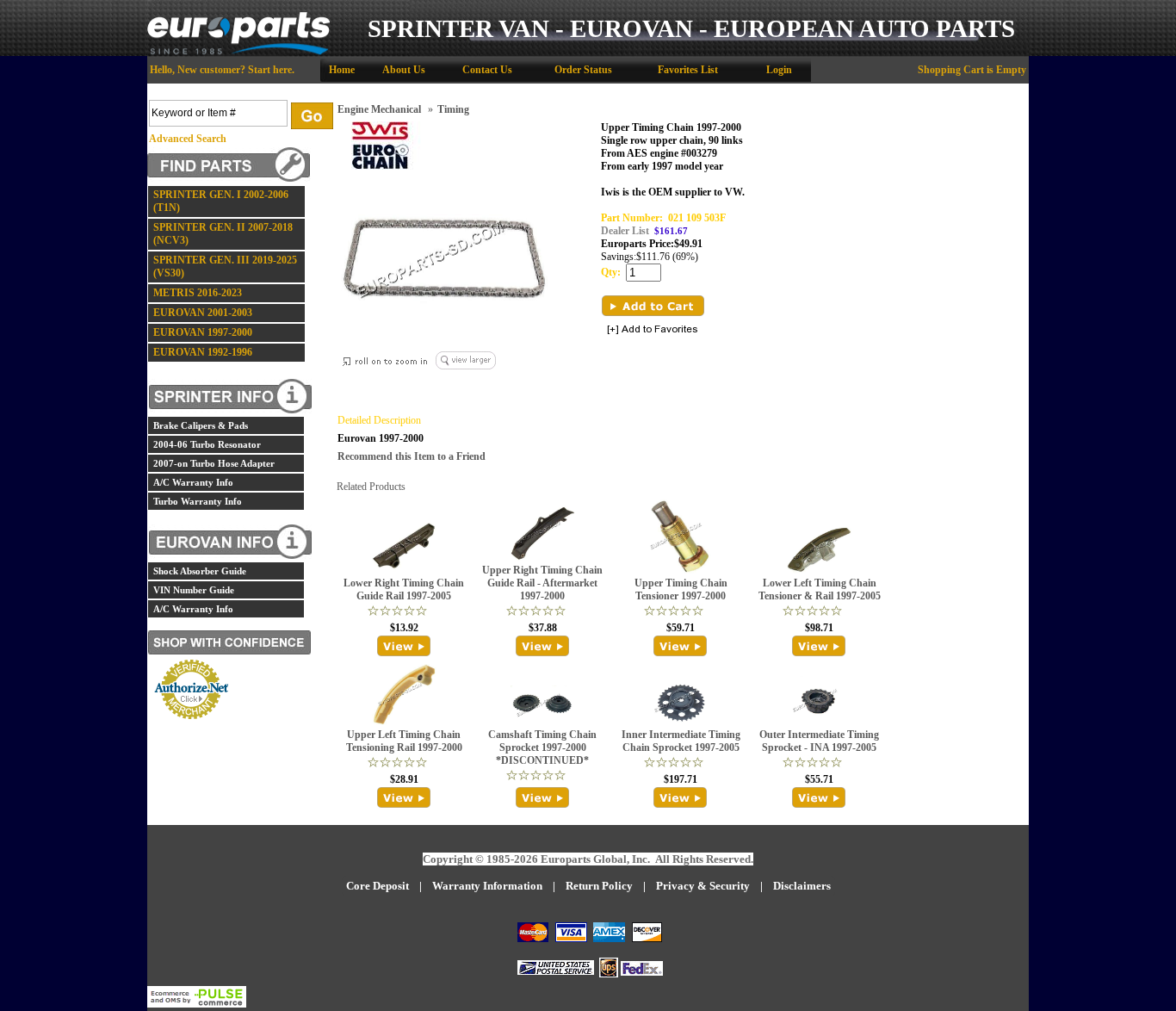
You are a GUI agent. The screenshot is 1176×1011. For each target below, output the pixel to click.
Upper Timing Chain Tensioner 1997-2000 (680, 589)
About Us (403, 70)
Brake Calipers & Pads (200, 425)
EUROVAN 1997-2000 (202, 332)
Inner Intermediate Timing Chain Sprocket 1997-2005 (681, 741)
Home (342, 70)
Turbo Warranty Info (197, 501)
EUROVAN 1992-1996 (202, 352)
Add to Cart (653, 306)
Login (779, 70)
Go (312, 115)
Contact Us (487, 70)
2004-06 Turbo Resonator (207, 444)
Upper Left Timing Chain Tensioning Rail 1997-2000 (404, 741)
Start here (270, 70)
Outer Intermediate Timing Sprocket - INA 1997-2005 (819, 741)
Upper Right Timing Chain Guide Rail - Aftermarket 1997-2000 (542, 583)
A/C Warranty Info (193, 482)
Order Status (583, 70)
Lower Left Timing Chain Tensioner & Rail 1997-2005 (819, 589)
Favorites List (688, 70)
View (404, 646)
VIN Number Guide (193, 590)
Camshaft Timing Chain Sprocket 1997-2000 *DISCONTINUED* (542, 747)
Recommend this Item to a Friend (411, 456)
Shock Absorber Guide (199, 571)
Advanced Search (187, 139)
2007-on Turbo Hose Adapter (214, 463)
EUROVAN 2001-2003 (202, 313)
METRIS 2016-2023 (197, 293)
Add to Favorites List (652, 330)
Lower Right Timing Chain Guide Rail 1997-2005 (404, 589)
